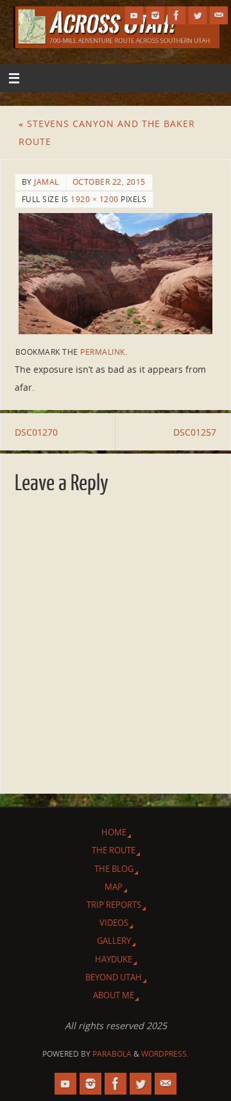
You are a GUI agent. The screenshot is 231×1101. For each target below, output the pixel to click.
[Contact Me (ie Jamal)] (219, 15)
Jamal (46, 181)
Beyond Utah (113, 977)
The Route (113, 850)
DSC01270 (36, 432)
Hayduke (113, 959)
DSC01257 (194, 432)
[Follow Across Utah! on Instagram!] (155, 15)
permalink (102, 351)
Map (114, 886)
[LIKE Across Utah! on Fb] (176, 15)
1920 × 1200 (95, 199)
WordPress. (165, 1053)
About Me (113, 995)
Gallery (114, 940)
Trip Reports (114, 904)
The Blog (113, 869)
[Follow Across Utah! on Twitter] (198, 15)
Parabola (112, 1053)
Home (113, 832)
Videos (113, 922)
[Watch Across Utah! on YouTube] (134, 15)
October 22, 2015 (109, 181)
